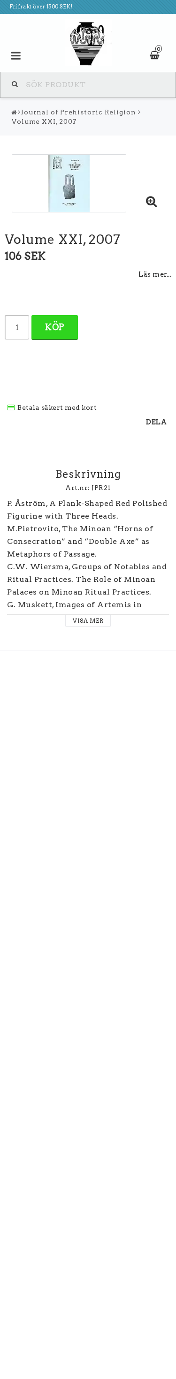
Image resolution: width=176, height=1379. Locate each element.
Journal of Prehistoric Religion (78, 112)
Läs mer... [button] (154, 274)
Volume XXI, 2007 (44, 121)
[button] (151, 202)
